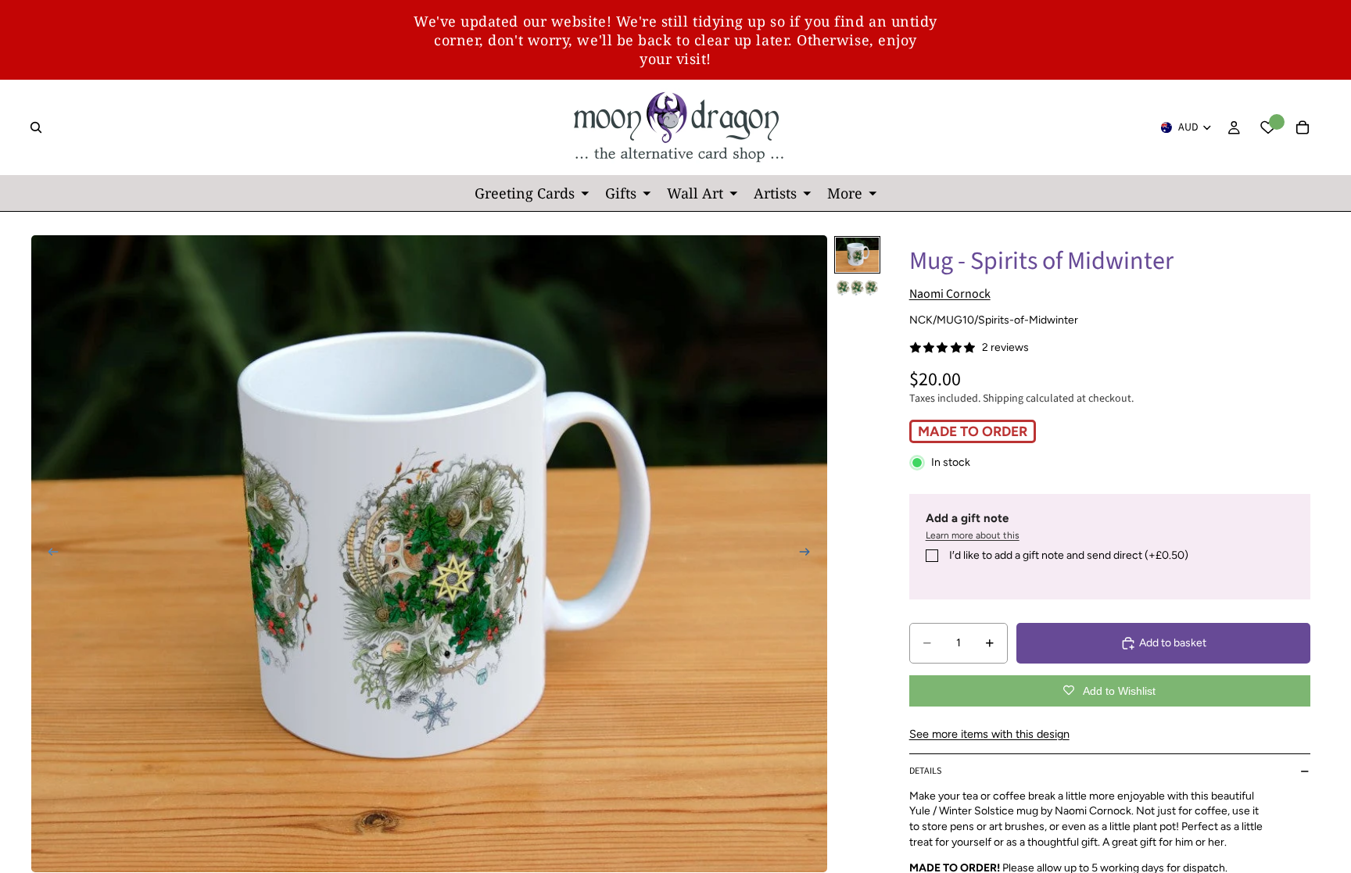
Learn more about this (973, 535)
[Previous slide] (48, 554)
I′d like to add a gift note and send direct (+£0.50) (1068, 555)
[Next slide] (810, 554)
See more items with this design (989, 734)
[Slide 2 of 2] (857, 287)
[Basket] (1302, 127)
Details (925, 771)
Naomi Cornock (950, 293)
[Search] (36, 127)
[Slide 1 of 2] (857, 255)
